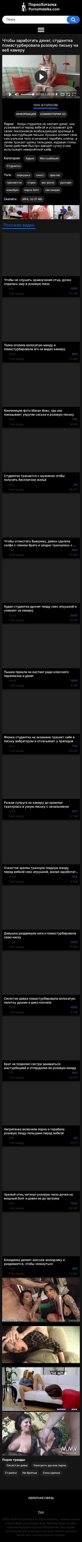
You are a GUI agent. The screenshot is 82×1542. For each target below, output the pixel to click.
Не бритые (30, 1472)
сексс (40, 175)
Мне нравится (23, 106)
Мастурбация (49, 158)
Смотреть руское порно (49, 1465)
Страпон (11, 1472)
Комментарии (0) (53, 114)
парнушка (23, 175)
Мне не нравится (28, 106)
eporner (55, 175)
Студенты (13, 166)
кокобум (12, 190)
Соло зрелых (51, 1472)
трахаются (14, 182)
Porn (41, 1512)
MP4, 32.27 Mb (32, 199)
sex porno (48, 182)
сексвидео (52, 190)
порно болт (31, 190)
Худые (30, 158)
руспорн (66, 182)
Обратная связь (41, 1498)
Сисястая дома (17, 1465)
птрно (32, 182)
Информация (26, 114)
